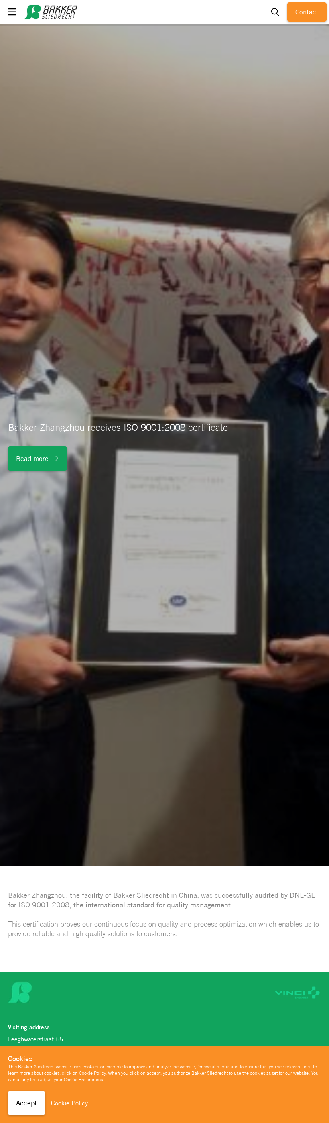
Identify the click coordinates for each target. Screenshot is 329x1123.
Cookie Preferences (83, 1079)
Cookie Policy (69, 1103)
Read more (32, 458)
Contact (307, 12)
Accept (26, 1103)
